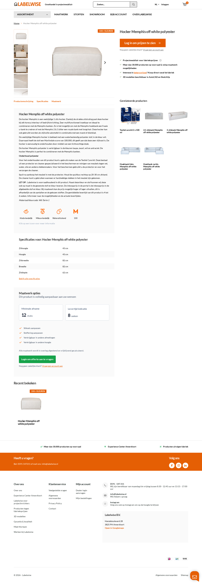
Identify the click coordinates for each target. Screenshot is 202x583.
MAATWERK (61, 14)
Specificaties (42, 101)
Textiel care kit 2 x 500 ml (129, 131)
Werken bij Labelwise (23, 532)
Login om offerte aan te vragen (37, 359)
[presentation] (105, 62)
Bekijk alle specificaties (29, 278)
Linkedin (185, 465)
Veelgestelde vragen (58, 490)
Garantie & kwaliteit (23, 521)
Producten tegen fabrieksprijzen (21, 509)
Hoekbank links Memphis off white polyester (128, 166)
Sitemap (184, 575)
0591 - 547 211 (117, 484)
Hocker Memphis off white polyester (28, 422)
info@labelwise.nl (118, 494)
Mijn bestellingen (84, 498)
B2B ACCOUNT (118, 14)
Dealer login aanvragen (81, 491)
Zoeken (133, 4)
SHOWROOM (97, 14)
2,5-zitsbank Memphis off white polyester (153, 131)
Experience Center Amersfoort (28, 495)
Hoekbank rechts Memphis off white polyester (151, 166)
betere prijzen (140, 72)
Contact (52, 508)
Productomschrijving (23, 101)
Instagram (178, 465)
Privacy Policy (55, 503)
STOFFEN (79, 14)
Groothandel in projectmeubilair (58, 4)
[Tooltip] (160, 60)
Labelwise (26, 575)
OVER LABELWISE (142, 14)
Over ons (18, 490)
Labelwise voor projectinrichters (21, 502)
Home (16, 23)
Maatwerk (56, 101)
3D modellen (20, 516)
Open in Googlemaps (114, 528)
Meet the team (20, 526)
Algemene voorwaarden (55, 496)
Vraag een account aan (153, 50)
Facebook (172, 465)
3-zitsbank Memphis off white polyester (177, 131)
